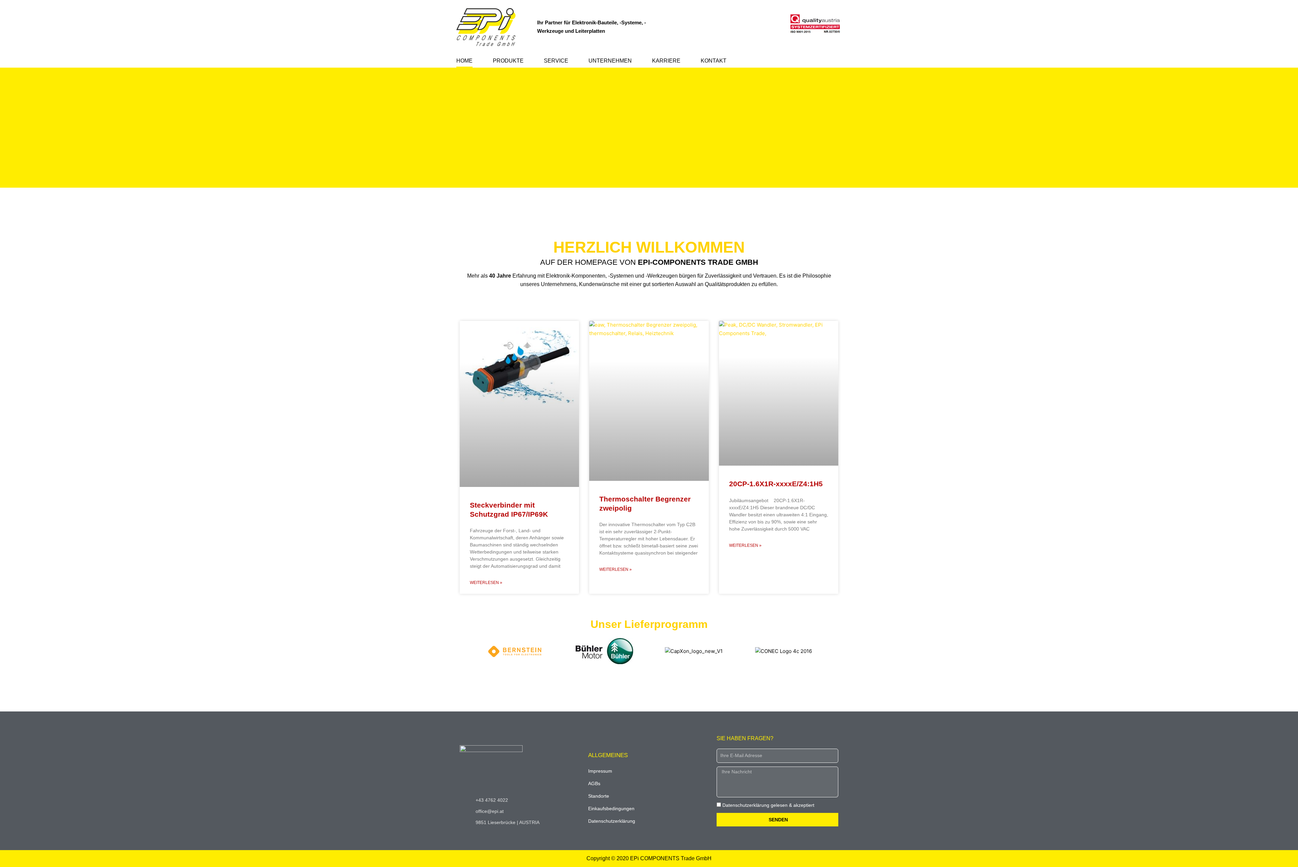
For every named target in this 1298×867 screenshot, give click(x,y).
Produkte (508, 61)
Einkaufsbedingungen (611, 808)
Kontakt (713, 61)
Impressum (600, 771)
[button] (649, 192)
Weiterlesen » (486, 582)
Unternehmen (610, 61)
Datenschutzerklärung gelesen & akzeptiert (768, 805)
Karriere (666, 61)
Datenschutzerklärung (611, 821)
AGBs (594, 783)
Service (556, 61)
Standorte (598, 796)
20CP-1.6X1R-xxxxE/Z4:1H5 (776, 484)
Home (464, 61)
